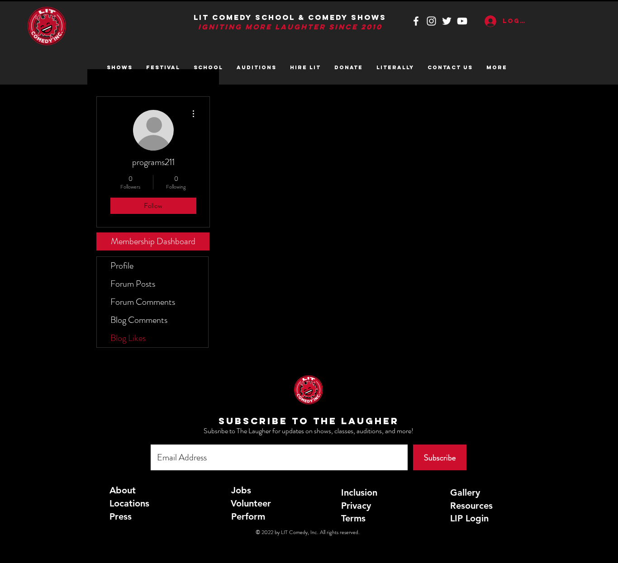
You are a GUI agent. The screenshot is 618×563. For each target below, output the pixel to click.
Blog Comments (138, 319)
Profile (121, 265)
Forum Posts (132, 283)
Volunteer (251, 503)
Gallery (465, 492)
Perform (248, 516)
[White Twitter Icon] (447, 21)
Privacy (356, 505)
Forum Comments (142, 301)
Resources (471, 505)
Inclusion (359, 492)
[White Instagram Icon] (431, 21)
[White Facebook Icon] (416, 21)
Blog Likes (128, 338)
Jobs (241, 490)
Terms (353, 518)
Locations (129, 503)
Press (120, 516)
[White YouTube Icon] (462, 21)
